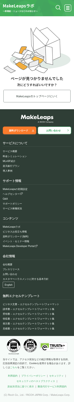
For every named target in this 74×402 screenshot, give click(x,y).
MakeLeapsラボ (18, 6)
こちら (13, 367)
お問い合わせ (53, 130)
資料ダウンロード (18, 130)
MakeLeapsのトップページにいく (37, 96)
